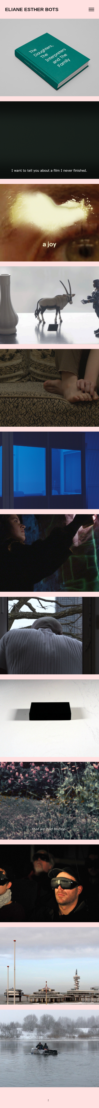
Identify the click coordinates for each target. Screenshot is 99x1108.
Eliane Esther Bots (31, 9)
